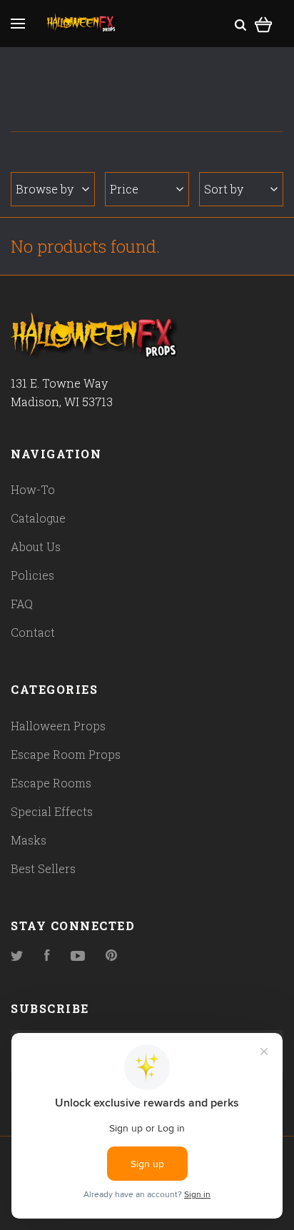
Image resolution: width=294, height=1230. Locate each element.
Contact (33, 632)
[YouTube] (78, 956)
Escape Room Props (66, 754)
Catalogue (38, 517)
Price (124, 188)
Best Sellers (43, 868)
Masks (28, 839)
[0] (264, 22)
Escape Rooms (51, 782)
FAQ (22, 603)
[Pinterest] (111, 956)
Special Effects (52, 811)
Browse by (45, 188)
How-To (33, 489)
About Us (36, 546)
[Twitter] (17, 956)
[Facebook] (47, 956)
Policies (32, 575)
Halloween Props (58, 725)
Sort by (223, 188)
